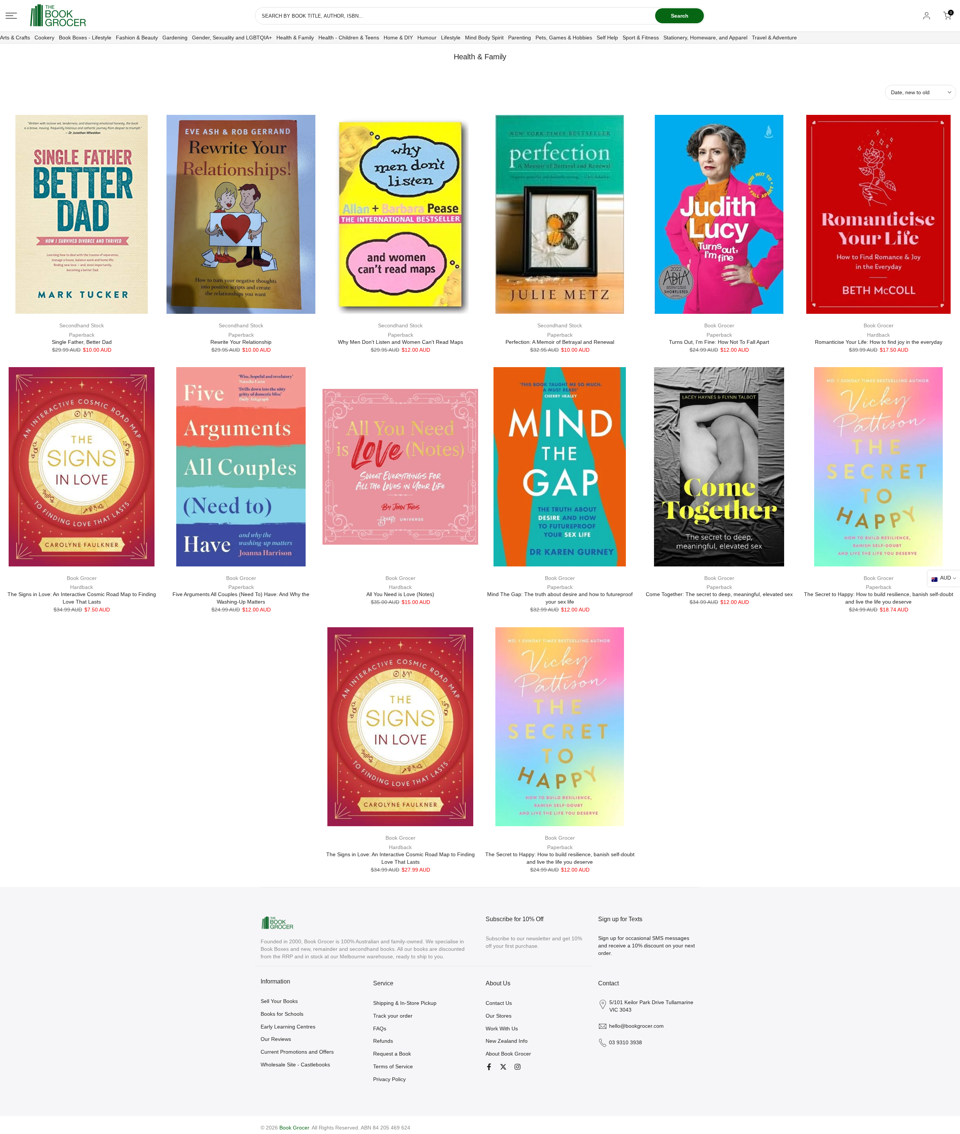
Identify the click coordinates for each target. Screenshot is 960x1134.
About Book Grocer (508, 1054)
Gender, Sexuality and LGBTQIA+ (232, 38)
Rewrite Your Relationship (241, 342)
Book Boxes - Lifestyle (85, 38)
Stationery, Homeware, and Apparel (705, 38)
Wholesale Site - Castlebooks (295, 1065)
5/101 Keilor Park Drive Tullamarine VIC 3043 (651, 1006)
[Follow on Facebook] (489, 1066)
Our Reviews (276, 1039)
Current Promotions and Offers (297, 1052)
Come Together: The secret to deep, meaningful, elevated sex (719, 594)
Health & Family (295, 38)
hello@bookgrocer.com (636, 1026)
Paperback (81, 335)
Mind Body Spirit (484, 38)
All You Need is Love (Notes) (400, 594)
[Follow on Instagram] (517, 1066)
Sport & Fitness (640, 38)
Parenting (519, 38)
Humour (426, 38)
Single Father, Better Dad (82, 342)
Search (679, 16)
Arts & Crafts (15, 38)
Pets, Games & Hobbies (564, 38)
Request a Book (392, 1054)
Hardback (878, 335)
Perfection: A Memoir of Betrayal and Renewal (560, 342)
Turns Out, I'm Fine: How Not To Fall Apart (719, 342)
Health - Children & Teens (348, 38)
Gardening (175, 38)
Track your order (392, 1016)
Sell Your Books (279, 1001)
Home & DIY (398, 38)
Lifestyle (450, 38)
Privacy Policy (389, 1079)
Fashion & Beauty (137, 38)
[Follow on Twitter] (503, 1066)
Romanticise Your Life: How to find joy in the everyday (878, 342)
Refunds (383, 1041)
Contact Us (499, 1003)
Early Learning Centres (288, 1027)
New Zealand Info (507, 1041)
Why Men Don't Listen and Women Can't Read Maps (400, 342)
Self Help (607, 38)
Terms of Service (393, 1066)
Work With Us (502, 1029)
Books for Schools (282, 1014)
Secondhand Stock (81, 325)
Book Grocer (719, 325)
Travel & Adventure (774, 38)
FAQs (379, 1029)
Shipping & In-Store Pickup (404, 1003)
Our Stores (499, 1016)
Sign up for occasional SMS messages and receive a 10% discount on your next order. (646, 945)
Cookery (44, 38)
